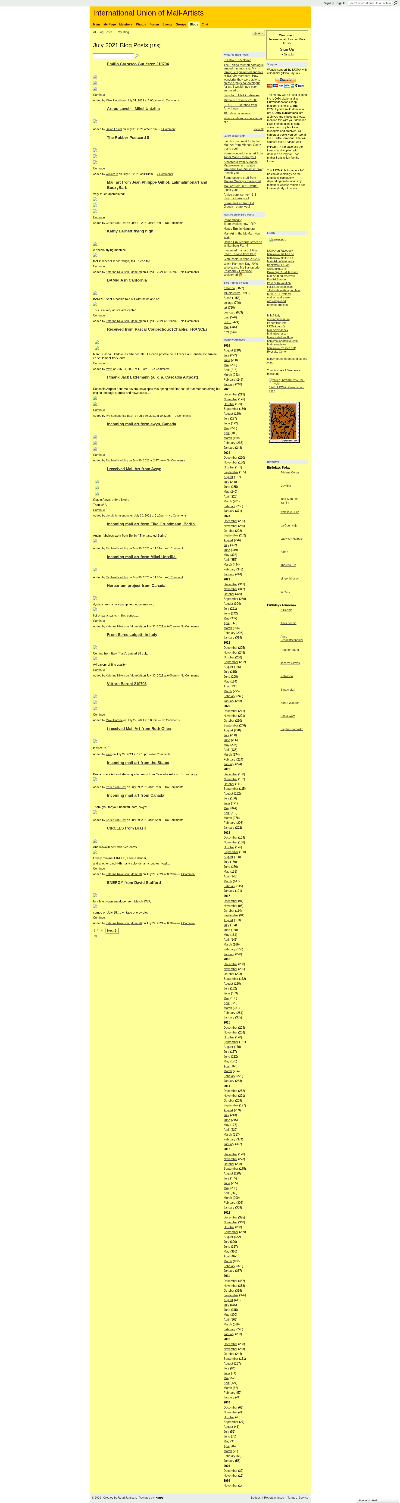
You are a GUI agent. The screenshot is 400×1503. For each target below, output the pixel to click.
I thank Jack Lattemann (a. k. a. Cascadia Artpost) (152, 377)
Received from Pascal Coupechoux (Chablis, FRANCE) (157, 329)
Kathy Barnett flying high (130, 231)
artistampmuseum (278, 319)
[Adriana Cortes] (272, 481)
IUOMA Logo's (276, 326)
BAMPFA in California (127, 280)
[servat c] (272, 600)
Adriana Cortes (290, 472)
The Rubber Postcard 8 (128, 137)
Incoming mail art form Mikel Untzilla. (142, 556)
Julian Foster (114, 129)
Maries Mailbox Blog (280, 337)
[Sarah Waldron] (272, 711)
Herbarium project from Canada (136, 585)
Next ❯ (112, 930)
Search (395, 3)
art (225, 307)
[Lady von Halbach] (272, 547)
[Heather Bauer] (272, 658)
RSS (96, 937)
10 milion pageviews (237, 113)
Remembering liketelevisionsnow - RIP (240, 221)
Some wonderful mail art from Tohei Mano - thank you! (243, 155)
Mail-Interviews (276, 344)
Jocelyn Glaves (290, 663)
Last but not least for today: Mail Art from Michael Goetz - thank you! (243, 145)
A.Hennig (286, 610)
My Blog (123, 32)
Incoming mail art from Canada (135, 795)
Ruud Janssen (127, 1497)
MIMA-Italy (273, 315)
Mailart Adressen (277, 333)
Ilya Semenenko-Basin (120, 415)
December (230, 394)
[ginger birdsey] (272, 587)
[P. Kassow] (272, 684)
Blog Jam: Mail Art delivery (242, 95)
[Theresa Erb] (272, 573)
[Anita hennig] (272, 631)
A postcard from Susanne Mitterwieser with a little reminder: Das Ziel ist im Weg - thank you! (243, 167)
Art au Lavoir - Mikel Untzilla (133, 108)
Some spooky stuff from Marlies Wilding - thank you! (242, 179)
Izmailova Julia (290, 512)
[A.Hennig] (272, 618)
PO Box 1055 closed (237, 60)
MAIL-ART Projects (279, 294)
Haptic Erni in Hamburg (239, 228)
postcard (229, 312)
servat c (285, 591)
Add (260, 33)
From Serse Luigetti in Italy (132, 634)
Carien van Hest (116, 223)
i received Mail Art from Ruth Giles (139, 728)
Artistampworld (276, 301)
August (228, 350)
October (229, 404)
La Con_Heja (289, 525)
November (230, 399)
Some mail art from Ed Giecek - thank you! (239, 205)
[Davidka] (272, 494)
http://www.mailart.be (280, 258)
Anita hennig (289, 623)
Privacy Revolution (279, 283)
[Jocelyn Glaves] (272, 671)
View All (259, 129)
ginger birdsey (290, 578)
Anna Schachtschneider (292, 638)
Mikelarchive (232, 293)
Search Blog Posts (137, 56)
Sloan (227, 298)
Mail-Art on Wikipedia (280, 261)
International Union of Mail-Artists (148, 13)
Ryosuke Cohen (277, 351)
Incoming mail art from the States (138, 762)
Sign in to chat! (367, 1500)
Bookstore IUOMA (278, 265)
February (229, 379)
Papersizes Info (277, 323)
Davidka (286, 485)
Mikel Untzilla (114, 100)
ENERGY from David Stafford (134, 882)
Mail (226, 327)
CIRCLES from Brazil (126, 828)
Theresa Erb (288, 565)
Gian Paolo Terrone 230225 (242, 259)
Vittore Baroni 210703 (127, 683)
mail (226, 317)
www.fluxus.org (276, 268)
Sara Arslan (288, 689)
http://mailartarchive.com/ (282, 341)
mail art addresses (278, 297)
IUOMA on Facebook (280, 250)
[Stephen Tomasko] (272, 737)
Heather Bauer (290, 649)
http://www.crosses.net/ (281, 348)
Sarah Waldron (290, 703)
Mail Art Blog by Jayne (281, 276)
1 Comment (168, 129)
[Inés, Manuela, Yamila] (272, 507)
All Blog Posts (102, 32)
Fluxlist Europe (276, 279)
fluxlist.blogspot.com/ (280, 286)
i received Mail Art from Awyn (134, 469)
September (231, 408)
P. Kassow (287, 676)
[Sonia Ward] (272, 724)
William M (112, 174)
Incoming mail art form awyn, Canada (141, 424)
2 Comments (165, 174)
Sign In (341, 3)
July (226, 355)
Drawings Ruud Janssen (282, 272)
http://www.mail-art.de (280, 254)
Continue (99, 95)
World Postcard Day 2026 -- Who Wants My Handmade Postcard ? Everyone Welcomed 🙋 (242, 269)
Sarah (284, 552)
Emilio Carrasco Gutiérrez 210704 (138, 64)
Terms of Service (298, 1497)
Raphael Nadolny (117, 460)
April (227, 370)
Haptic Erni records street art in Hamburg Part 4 (243, 243)
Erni (226, 332)
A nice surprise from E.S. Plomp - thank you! (240, 196)
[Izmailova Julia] (272, 520)
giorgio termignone (118, 515)
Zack (109, 754)
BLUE (227, 322)
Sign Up (329, 3)
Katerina (229, 288)
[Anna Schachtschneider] (272, 645)
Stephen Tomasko (292, 729)
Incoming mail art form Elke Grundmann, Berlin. (151, 524)
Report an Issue (274, 1497)
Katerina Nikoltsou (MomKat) (124, 272)
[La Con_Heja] (272, 534)
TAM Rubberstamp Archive (283, 290)
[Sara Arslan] (272, 698)
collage (228, 302)
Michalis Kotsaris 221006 (240, 100)
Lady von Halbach (292, 538)
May (226, 365)
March (228, 374)
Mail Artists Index (277, 330)
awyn (109, 369)
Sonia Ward (288, 716)
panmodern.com (277, 305)
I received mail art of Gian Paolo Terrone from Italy (241, 252)
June (227, 360)
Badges (256, 1497)
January (229, 384)
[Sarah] (272, 560)
